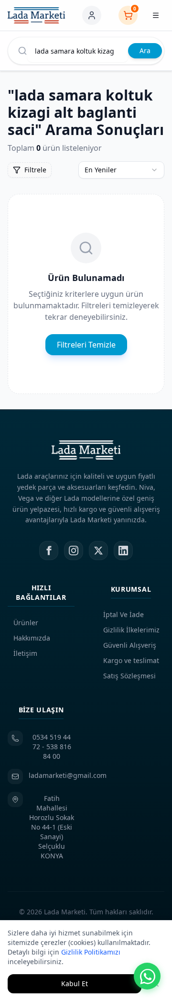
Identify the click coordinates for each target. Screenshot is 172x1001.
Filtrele (35, 169)
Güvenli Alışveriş (129, 645)
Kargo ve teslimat (131, 660)
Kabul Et (74, 983)
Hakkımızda (31, 637)
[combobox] (121, 170)
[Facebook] (48, 550)
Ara (145, 50)
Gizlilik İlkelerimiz (131, 629)
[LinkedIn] (123, 550)
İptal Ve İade (123, 614)
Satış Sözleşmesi (129, 675)
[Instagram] (73, 550)
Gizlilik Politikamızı (90, 951)
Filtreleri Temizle (86, 344)
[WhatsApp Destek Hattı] (147, 976)
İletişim (25, 653)
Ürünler (25, 622)
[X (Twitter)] (98, 550)
